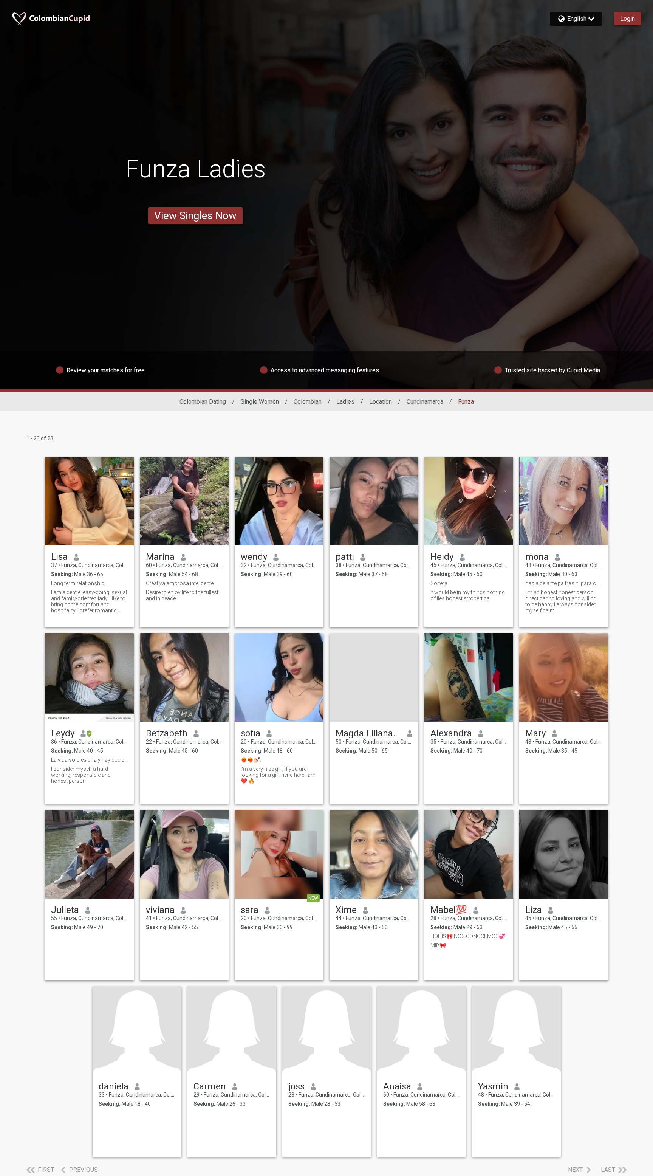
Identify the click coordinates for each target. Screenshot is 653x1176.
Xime (346, 910)
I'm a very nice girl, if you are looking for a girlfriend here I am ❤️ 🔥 (278, 775)
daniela (113, 1086)
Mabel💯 (448, 910)
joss (296, 1086)
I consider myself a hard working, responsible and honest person (81, 775)
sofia (250, 733)
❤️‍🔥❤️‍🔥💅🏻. (251, 760)
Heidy (441, 557)
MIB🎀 (438, 945)
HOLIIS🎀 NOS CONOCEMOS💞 (467, 936)
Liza (533, 910)
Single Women (260, 401)
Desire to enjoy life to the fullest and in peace (182, 595)
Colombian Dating (202, 401)
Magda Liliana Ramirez (368, 733)
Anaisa (397, 1086)
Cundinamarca (425, 401)
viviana (160, 910)
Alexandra (451, 733)
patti (345, 557)
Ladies (345, 401)
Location (380, 401)
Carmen (209, 1086)
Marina (160, 557)
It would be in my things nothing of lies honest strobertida (467, 595)
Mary (535, 733)
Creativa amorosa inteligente (180, 583)
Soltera (438, 583)
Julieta (65, 910)
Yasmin (493, 1086)
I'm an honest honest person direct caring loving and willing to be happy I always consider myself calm (560, 601)
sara (249, 910)
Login (627, 18)
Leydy (62, 733)
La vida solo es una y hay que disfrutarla (89, 760)
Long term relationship (77, 583)
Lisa (59, 557)
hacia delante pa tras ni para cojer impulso (563, 583)
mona (537, 557)
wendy (254, 557)
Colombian (308, 401)
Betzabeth (166, 733)
